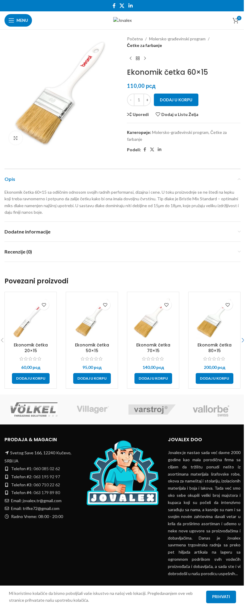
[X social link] (122, 5)
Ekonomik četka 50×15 (92, 348)
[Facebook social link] (114, 5)
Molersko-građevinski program (177, 38)
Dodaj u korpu (176, 99)
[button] (31, 378)
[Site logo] (122, 19)
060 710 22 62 (46, 484)
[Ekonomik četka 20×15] (30, 318)
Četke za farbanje (144, 45)
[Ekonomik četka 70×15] (153, 318)
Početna (135, 38)
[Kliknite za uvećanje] (15, 138)
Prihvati (221, 596)
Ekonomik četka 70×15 (153, 348)
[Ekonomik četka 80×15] (214, 318)
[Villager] (93, 409)
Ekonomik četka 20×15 (31, 348)
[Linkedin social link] (130, 5)
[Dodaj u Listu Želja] (44, 305)
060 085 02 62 (46, 468)
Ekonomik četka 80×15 (214, 348)
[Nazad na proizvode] (137, 58)
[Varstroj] (152, 409)
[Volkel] (34, 409)
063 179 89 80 (46, 492)
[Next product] (144, 58)
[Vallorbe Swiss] (211, 409)
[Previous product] (130, 58)
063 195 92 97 (46, 476)
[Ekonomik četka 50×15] (92, 318)
